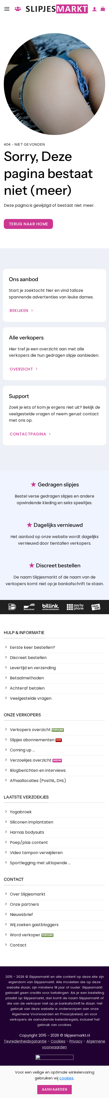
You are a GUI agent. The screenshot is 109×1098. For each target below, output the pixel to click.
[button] (7, 9)
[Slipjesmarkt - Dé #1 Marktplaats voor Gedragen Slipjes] (57, 9)
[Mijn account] (94, 9)
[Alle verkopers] (17, 9)
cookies (66, 1078)
